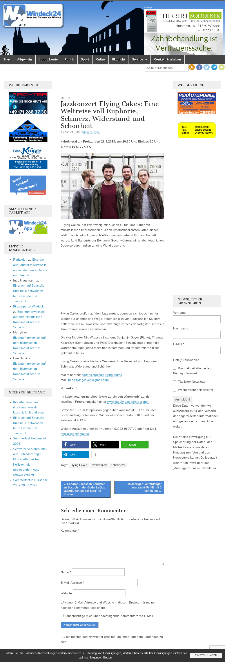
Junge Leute (48, 59)
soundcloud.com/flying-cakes (102, 375)
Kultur (100, 59)
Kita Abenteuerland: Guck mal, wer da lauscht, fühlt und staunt (29, 407)
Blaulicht (118, 59)
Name (66, 572)
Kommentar (70, 530)
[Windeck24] (112, 28)
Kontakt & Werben (167, 59)
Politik (69, 59)
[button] (75, 444)
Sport (85, 59)
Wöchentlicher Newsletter (195, 389)
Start (6, 59)
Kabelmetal (118, 465)
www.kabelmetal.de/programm (128, 401)
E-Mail (178, 344)
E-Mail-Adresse (72, 582)
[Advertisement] (112, 87)
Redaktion (20, 259)
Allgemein (24, 59)
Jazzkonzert (99, 465)
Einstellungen (206, 655)
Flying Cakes (79, 465)
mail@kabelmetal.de (75, 433)
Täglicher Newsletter (192, 381)
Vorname (179, 312)
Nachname (180, 328)
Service (137, 59)
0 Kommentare (91, 131)
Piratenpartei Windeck (28, 306)
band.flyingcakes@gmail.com (88, 380)
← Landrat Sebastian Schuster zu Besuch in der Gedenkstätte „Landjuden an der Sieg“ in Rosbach (84, 489)
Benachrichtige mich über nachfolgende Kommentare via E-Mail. (109, 616)
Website (66, 593)
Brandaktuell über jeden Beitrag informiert (192, 370)
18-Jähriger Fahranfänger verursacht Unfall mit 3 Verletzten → (144, 487)
